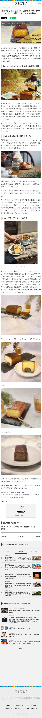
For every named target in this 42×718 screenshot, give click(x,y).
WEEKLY (21, 551)
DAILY (7, 551)
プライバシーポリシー (17, 705)
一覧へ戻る (21, 536)
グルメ (3, 527)
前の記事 (3, 536)
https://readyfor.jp (17, 492)
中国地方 (26, 527)
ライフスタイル (17, 527)
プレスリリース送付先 (30, 705)
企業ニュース (34, 708)
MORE (21, 649)
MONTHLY (34, 551)
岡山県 (33, 527)
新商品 (3, 529)
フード (9, 527)
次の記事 (38, 536)
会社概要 (8, 705)
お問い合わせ (17, 708)
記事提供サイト (8, 708)
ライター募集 (25, 708)
